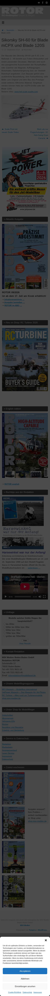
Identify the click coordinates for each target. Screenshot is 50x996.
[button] (45, 940)
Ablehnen (25, 979)
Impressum (37, 992)
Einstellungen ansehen (25, 986)
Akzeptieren (25, 971)
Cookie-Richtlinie (14, 992)
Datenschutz (27, 992)
